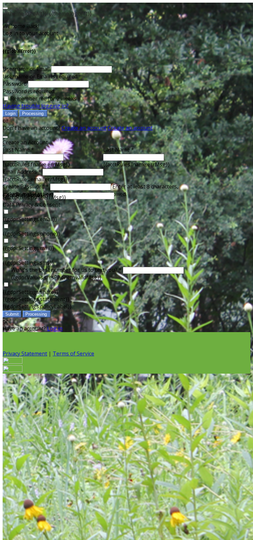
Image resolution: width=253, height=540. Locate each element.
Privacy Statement (25, 353)
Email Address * (22, 171)
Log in (55, 328)
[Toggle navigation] (5, 8)
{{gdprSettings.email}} (30, 219)
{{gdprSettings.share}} (30, 292)
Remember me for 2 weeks (43, 98)
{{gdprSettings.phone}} (31, 233)
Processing (33, 113)
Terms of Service (73, 353)
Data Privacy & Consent (31, 204)
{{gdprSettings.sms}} (28, 262)
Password (15, 83)
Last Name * (118, 149)
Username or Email (26, 68)
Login (10, 113)
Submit (12, 314)
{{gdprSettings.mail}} (28, 248)
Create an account (84, 127)
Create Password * (26, 186)
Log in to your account (30, 33)
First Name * (18, 149)
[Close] (5, 137)
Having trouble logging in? (36, 105)
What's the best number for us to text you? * (66, 269)
